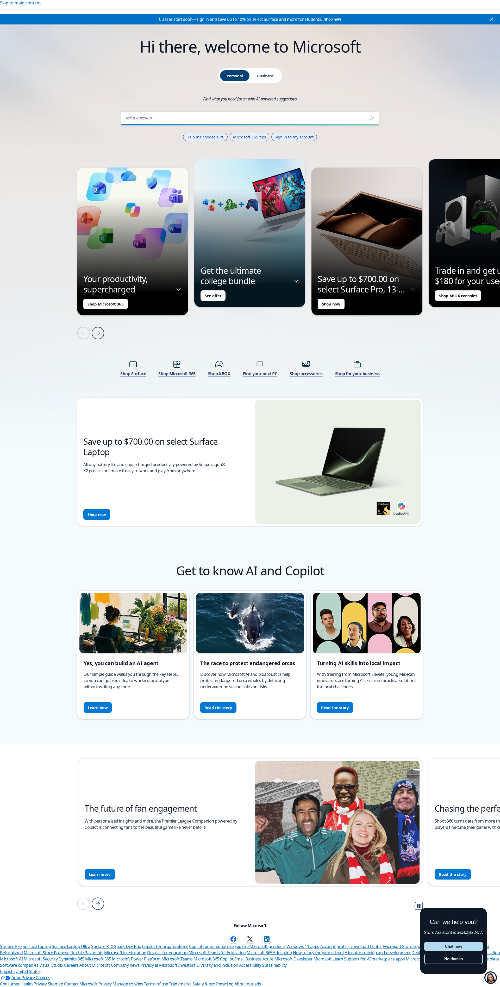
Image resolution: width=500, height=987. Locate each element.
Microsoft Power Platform (136, 959)
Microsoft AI (11, 959)
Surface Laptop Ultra (71, 946)
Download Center (365, 946)
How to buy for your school (318, 953)
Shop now (332, 19)
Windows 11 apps (302, 946)
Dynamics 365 (71, 959)
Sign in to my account (294, 136)
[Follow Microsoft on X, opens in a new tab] (250, 939)
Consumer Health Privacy (23, 984)
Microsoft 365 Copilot (213, 959)
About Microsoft (94, 965)
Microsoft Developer (293, 959)
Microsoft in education (125, 953)
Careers (71, 965)
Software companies (19, 965)
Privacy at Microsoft (159, 965)
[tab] (234, 75)
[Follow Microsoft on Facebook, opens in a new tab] (233, 939)
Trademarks (180, 984)
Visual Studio (51, 965)
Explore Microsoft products (260, 946)
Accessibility (250, 965)
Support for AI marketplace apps (374, 959)
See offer (213, 295)
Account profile (334, 946)
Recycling (225, 984)
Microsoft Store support (405, 946)
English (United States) (21, 971)
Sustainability (274, 965)
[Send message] (372, 118)
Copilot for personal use (211, 946)
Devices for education (167, 953)
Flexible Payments (86, 953)
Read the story (218, 707)
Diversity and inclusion (217, 965)
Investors (187, 965)
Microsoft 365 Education (269, 953)
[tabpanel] (250, 317)
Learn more (100, 874)
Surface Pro (11, 946)
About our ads (248, 984)
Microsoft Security (41, 959)
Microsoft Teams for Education (217, 953)
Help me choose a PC (205, 136)
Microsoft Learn (328, 959)
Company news (125, 965)
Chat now (453, 946)
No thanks (453, 959)
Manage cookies (128, 984)
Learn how (98, 707)
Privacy (105, 984)
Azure (267, 959)
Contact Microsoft (81, 984)
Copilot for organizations (165, 946)
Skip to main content (20, 3)
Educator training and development (378, 953)
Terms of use (156, 984)
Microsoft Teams (177, 959)
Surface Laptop (37, 946)
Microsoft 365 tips (249, 136)
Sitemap (55, 984)
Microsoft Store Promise (46, 953)
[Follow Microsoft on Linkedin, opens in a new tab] (266, 939)
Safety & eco (203, 984)
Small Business (248, 959)
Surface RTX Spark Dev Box (116, 946)
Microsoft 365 (98, 959)
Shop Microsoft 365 (106, 304)
